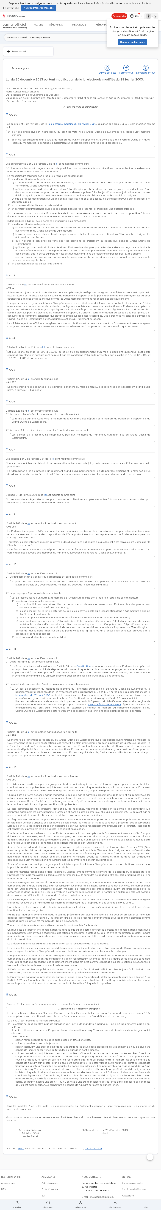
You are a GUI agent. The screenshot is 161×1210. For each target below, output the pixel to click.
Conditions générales (132, 1183)
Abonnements (8, 1183)
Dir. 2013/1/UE (93, 1148)
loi (57, 163)
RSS (3, 1189)
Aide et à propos (50, 1183)
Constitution (83, 666)
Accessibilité (128, 1195)
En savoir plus (11, 7)
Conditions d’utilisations (134, 1189)
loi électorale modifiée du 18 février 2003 (72, 123)
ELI (43, 1195)
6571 (21, 1148)
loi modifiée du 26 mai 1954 (32, 695)
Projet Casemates (51, 1189)
